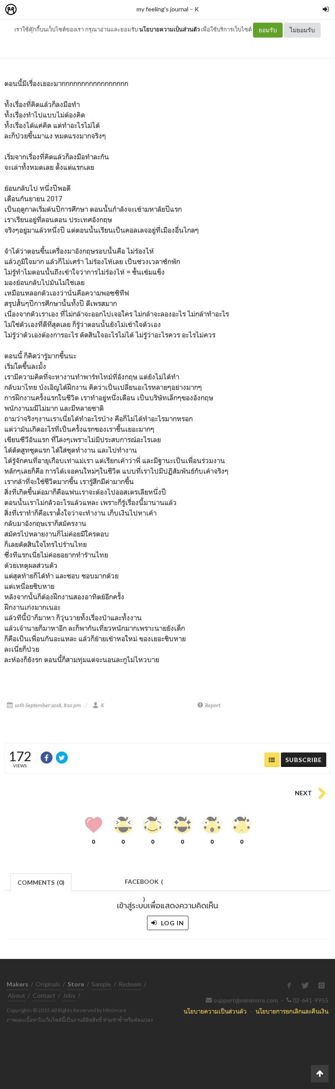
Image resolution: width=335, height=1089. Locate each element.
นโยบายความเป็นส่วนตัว (169, 29)
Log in (171, 923)
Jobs (69, 995)
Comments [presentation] (41, 882)
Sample (101, 984)
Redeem (130, 984)
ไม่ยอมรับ (302, 30)
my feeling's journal (162, 9)
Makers (30, 10)
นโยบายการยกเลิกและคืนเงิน (292, 1011)
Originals (48, 984)
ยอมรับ (268, 30)
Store (60, 10)
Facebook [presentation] (144, 884)
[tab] (41, 881)
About (16, 995)
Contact (44, 995)
